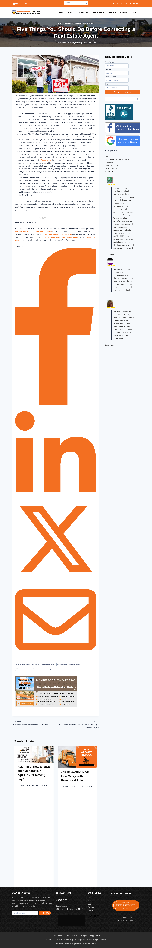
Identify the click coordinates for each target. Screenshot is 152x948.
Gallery (68, 936)
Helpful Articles (41, 785)
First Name (109, 62)
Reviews (123, 12)
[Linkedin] (117, 3)
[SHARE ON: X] (55, 579)
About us (61, 936)
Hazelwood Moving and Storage (79, 23)
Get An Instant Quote (123, 92)
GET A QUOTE (132, 3)
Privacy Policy (69, 944)
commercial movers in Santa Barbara (27, 665)
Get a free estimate (125, 920)
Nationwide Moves (112, 165)
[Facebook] (110, 3)
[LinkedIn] (94, 917)
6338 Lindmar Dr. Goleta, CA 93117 (69, 909)
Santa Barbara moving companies (43, 669)
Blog (60, 23)
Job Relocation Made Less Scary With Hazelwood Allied (75, 776)
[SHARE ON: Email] (55, 660)
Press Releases (111, 168)
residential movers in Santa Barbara (68, 665)
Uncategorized (111, 171)
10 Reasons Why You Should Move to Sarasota (30, 723)
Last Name (109, 69)
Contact (134, 12)
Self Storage (98, 12)
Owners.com (46, 160)
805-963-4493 (61, 900)
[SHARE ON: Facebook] (55, 405)
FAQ (89, 903)
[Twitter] (113, 3)
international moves (43, 231)
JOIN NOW (45, 913)
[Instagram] (121, 3)
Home (61, 12)
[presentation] (34, 754)
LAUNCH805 (94, 944)
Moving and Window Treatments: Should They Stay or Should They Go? (78, 724)
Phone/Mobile (110, 77)
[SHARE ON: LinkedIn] (55, 497)
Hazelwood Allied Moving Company (69, 42)
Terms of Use (58, 944)
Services (75, 936)
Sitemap (91, 907)
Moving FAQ (84, 936)
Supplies (112, 12)
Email (107, 84)
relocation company (48, 665)
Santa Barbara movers (23, 669)
